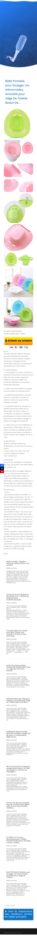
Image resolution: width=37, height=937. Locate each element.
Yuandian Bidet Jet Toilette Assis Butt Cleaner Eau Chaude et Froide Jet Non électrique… (16, 633)
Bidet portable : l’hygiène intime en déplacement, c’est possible (17, 563)
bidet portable (18, 917)
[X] (2, 468)
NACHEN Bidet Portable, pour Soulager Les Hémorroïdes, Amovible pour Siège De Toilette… (18, 874)
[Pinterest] (2, 471)
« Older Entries (10, 906)
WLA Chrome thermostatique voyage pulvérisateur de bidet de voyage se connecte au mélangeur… (18, 769)
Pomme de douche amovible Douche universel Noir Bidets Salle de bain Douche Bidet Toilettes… (18, 805)
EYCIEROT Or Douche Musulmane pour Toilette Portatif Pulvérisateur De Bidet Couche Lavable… (18, 840)
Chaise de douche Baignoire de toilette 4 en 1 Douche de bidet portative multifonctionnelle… (17, 597)
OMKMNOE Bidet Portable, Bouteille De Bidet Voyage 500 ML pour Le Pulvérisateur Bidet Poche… (18, 734)
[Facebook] (2, 465)
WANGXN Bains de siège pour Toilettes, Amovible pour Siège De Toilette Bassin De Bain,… (18, 700)
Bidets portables (11, 568)
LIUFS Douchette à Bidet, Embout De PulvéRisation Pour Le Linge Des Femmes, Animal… (18, 668)
